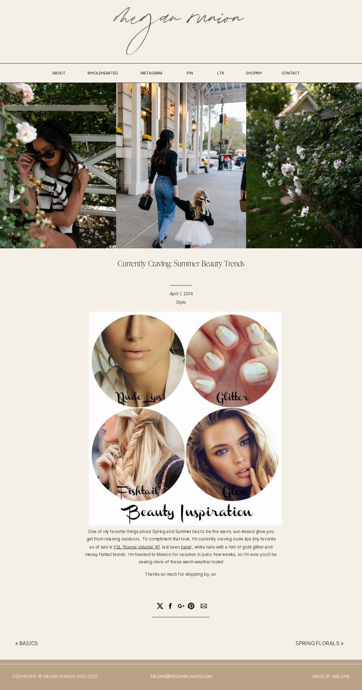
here (185, 546)
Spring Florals (317, 644)
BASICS (28, 644)
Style (181, 302)
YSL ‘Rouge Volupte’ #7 (136, 546)
